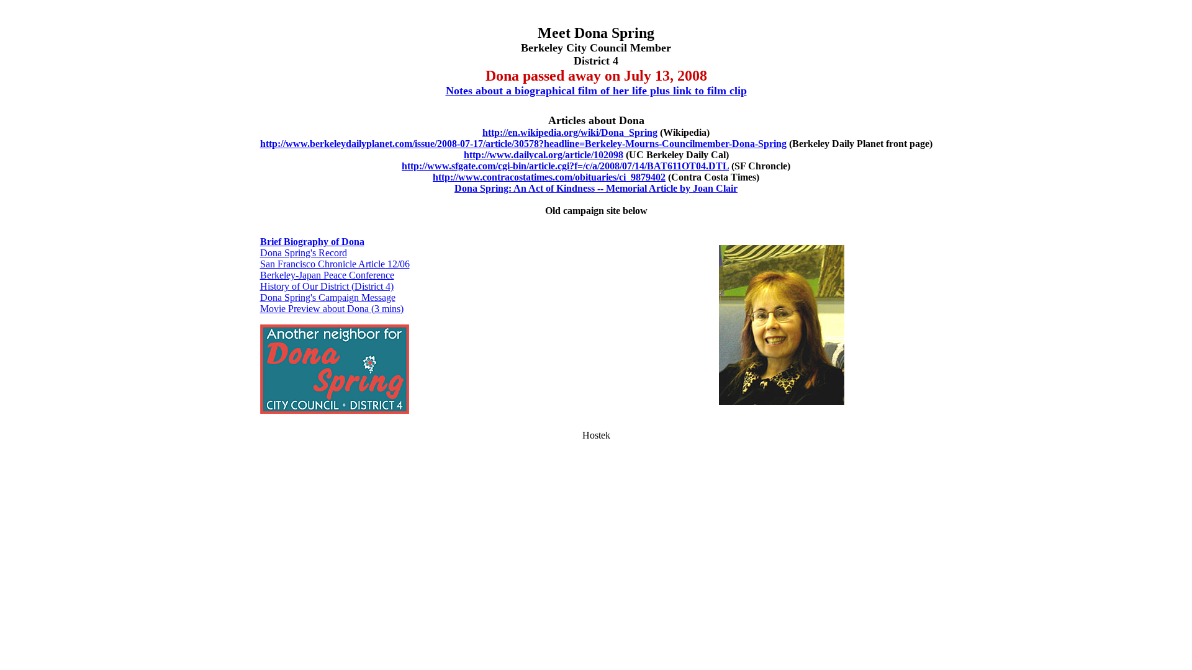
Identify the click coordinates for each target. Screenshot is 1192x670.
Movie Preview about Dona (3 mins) (332, 308)
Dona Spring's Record (303, 253)
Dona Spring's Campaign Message (327, 297)
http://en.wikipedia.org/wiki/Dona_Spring (569, 132)
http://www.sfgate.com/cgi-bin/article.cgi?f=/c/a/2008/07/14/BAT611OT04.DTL (565, 166)
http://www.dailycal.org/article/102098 (543, 155)
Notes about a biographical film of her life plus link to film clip (596, 90)
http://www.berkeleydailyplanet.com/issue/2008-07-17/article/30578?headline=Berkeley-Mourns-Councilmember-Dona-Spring (523, 143)
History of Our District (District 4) (327, 286)
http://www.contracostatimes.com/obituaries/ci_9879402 (549, 177)
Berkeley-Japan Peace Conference (327, 275)
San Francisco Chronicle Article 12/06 (335, 264)
